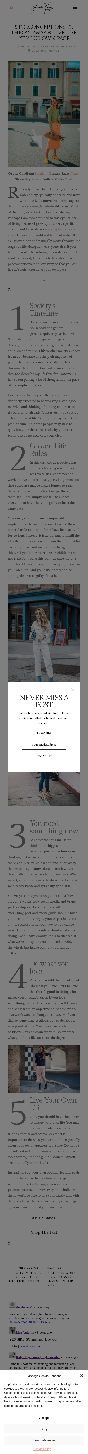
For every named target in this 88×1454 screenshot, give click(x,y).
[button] (82, 1376)
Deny (44, 1429)
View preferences (44, 1440)
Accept (44, 1417)
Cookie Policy (42, 1449)
